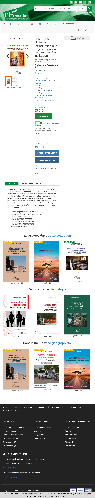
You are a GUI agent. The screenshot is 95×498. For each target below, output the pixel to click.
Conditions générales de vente (15, 427)
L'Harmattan (18, 490)
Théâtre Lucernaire (10, 410)
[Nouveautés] (18, 24)
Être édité (38, 431)
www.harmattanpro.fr (11, 477)
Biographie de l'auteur (32, 183)
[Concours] (56, 24)
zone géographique (58, 343)
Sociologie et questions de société (47, 88)
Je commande (43, 116)
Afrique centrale (47, 80)
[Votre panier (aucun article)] (86, 30)
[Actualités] (48, 24)
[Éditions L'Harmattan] (16, 13)
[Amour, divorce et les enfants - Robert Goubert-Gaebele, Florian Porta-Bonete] (16, 315)
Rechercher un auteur (42, 427)
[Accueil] (5, 24)
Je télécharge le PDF (46, 160)
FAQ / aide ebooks (10, 438)
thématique (58, 289)
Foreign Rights (70, 446)
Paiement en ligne (10, 446)
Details (11, 183)
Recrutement (70, 431)
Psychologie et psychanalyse (45, 100)
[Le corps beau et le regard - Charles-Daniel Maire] (46, 315)
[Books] (11, 24)
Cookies (28, 490)
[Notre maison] (41, 24)
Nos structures (71, 434)
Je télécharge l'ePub (47, 153)
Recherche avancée (84, 12)
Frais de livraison (9, 431)
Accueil (6, 407)
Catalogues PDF (9, 442)
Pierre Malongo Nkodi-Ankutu (46, 60)
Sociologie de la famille (44, 90)
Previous (9, 54)
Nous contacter (9, 468)
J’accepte (64, 496)
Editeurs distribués (72, 442)
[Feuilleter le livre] (77, 38)
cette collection (59, 235)
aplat (19, 88)
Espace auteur (39, 438)
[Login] (79, 30)
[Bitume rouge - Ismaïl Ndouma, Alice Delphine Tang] (46, 261)
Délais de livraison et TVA (13, 434)
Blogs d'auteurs (40, 434)
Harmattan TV (75, 407)
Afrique (38, 80)
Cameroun (38, 83)
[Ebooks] (25, 24)
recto (7, 88)
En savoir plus (53, 496)
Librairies (42, 407)
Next (26, 54)
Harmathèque (57, 407)
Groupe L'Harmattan (23, 407)
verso (13, 88)
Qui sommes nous (72, 427)
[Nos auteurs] (33, 24)
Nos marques (70, 438)
